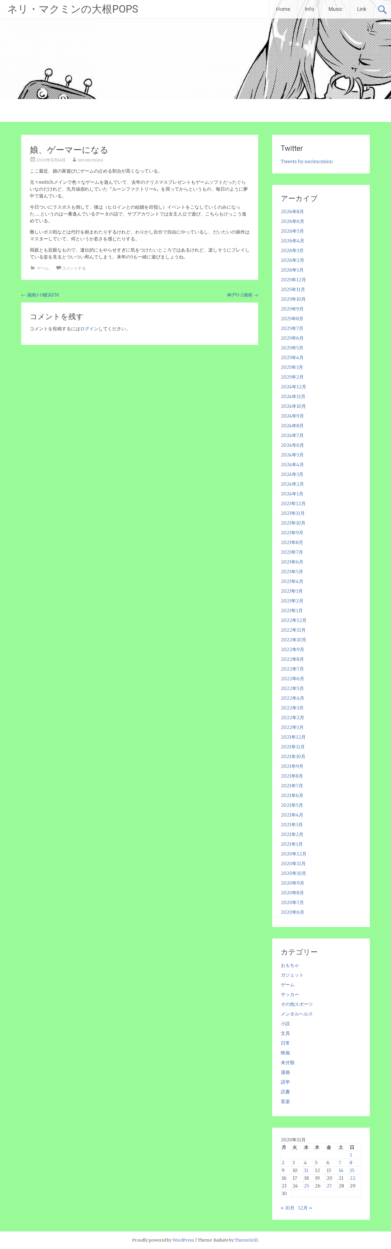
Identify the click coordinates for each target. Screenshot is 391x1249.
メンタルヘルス (297, 1014)
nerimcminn (90, 160)
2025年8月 (292, 318)
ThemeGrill (246, 1240)
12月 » (305, 1208)
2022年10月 (293, 640)
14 (341, 1170)
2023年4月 (292, 581)
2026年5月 (292, 231)
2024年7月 (292, 435)
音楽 (285, 1101)
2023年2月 (292, 601)
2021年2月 (292, 834)
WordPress (183, 1240)
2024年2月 (292, 484)
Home (283, 9)
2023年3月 (292, 591)
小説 (285, 1023)
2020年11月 (293, 863)
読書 (285, 1091)
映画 (285, 1053)
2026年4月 (292, 241)
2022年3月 (292, 708)
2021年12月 (293, 737)
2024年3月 (292, 474)
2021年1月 (292, 844)
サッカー (290, 994)
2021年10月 (293, 756)
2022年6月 (292, 678)
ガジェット (292, 975)
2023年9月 (292, 532)
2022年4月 (292, 698)
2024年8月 (292, 425)
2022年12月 (294, 620)
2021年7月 (292, 785)
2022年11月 (293, 630)
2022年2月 (292, 717)
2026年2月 (292, 260)
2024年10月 (293, 406)
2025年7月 (292, 328)
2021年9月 (292, 766)
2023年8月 (292, 542)
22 (353, 1178)
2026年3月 (292, 250)
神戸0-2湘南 (242, 295)
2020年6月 (292, 912)
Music (336, 9)
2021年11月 (293, 747)
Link (361, 9)
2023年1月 (292, 610)
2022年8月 (292, 659)
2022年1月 (292, 727)
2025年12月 (293, 279)
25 (306, 1186)
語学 (285, 1082)
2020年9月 (292, 883)
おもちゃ (290, 965)
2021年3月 (292, 824)
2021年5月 (292, 805)
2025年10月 (293, 299)
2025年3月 (292, 367)
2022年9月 (292, 649)
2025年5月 (292, 348)
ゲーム (43, 268)
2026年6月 (292, 221)
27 (329, 1186)
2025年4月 (292, 357)
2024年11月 (293, 396)
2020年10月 (293, 873)
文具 (285, 1033)
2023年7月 (292, 552)
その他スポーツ (297, 1004)
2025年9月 (292, 309)
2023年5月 (292, 571)
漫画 (285, 1072)
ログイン (89, 328)
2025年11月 (293, 289)
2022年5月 (292, 688)
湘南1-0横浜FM (40, 295)
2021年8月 (292, 776)
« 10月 (288, 1208)
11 (306, 1170)
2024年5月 (292, 455)
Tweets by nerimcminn (307, 161)
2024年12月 (293, 387)
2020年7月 (292, 902)
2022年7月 (292, 669)
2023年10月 (293, 523)
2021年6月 (292, 795)
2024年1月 (292, 494)
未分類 (288, 1062)
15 (352, 1170)
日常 (285, 1043)
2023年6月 (292, 562)
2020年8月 (292, 893)
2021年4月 (292, 815)
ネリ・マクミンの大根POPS (72, 9)
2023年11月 (293, 513)
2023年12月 (293, 503)
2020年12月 (294, 854)
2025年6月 (292, 338)
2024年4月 (292, 464)
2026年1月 (292, 270)
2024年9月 (292, 416)
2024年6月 (292, 445)
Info (309, 9)
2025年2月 (292, 377)
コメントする (74, 268)
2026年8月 (292, 211)
